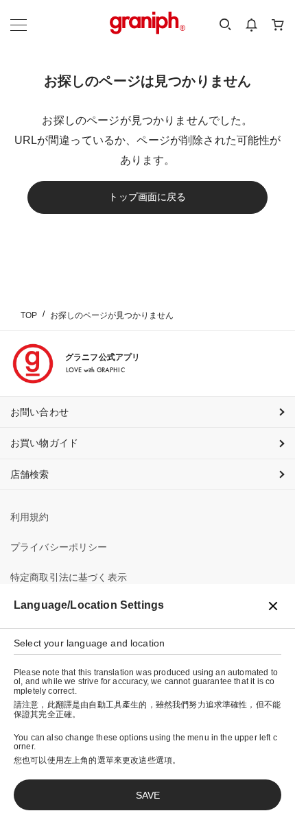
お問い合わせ (39, 412)
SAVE (148, 795)
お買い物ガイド (44, 442)
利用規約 (29, 516)
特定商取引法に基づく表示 (68, 577)
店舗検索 (29, 474)
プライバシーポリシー (59, 547)
